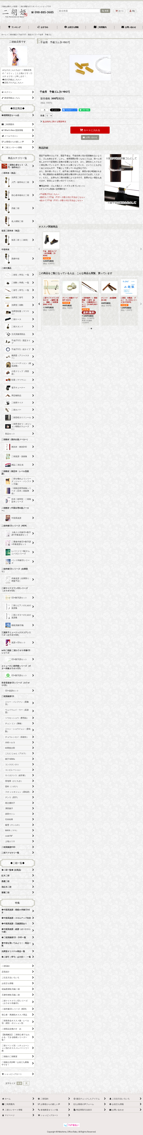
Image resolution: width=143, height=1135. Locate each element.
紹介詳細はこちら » (12, 79)
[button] (39, 249)
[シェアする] (44, 109)
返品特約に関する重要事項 (54, 121)
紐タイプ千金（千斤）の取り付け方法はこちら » (61, 200)
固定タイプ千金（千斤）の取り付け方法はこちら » (62, 197)
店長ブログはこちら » (13, 83)
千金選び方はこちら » (49, 194)
